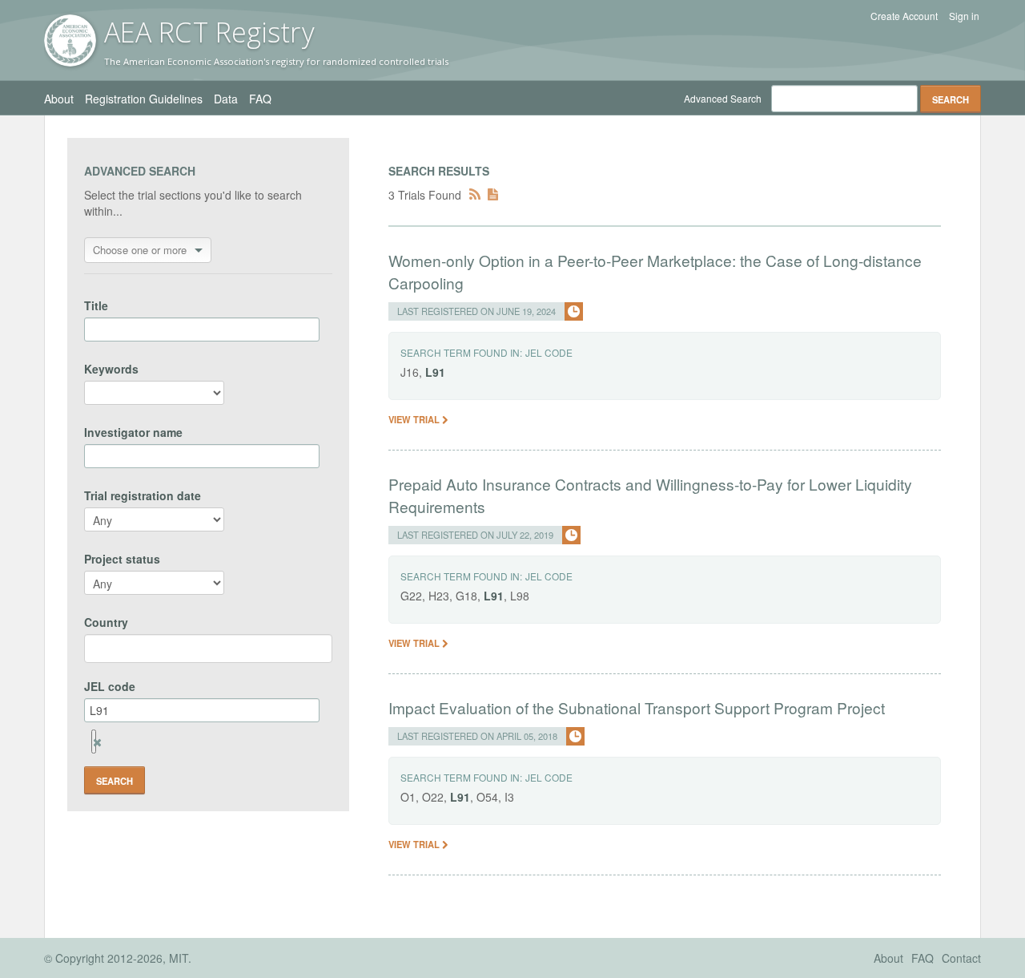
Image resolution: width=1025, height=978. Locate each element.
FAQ (260, 99)
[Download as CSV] (493, 195)
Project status (122, 559)
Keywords (111, 369)
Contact (961, 958)
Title (96, 305)
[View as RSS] (474, 195)
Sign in (964, 16)
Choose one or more (140, 249)
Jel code (549, 352)
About (59, 99)
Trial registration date (142, 495)
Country (106, 622)
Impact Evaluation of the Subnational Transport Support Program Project (636, 707)
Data (226, 99)
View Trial (415, 419)
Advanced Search (723, 98)
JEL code (109, 686)
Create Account (904, 16)
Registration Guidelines (144, 99)
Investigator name (133, 432)
